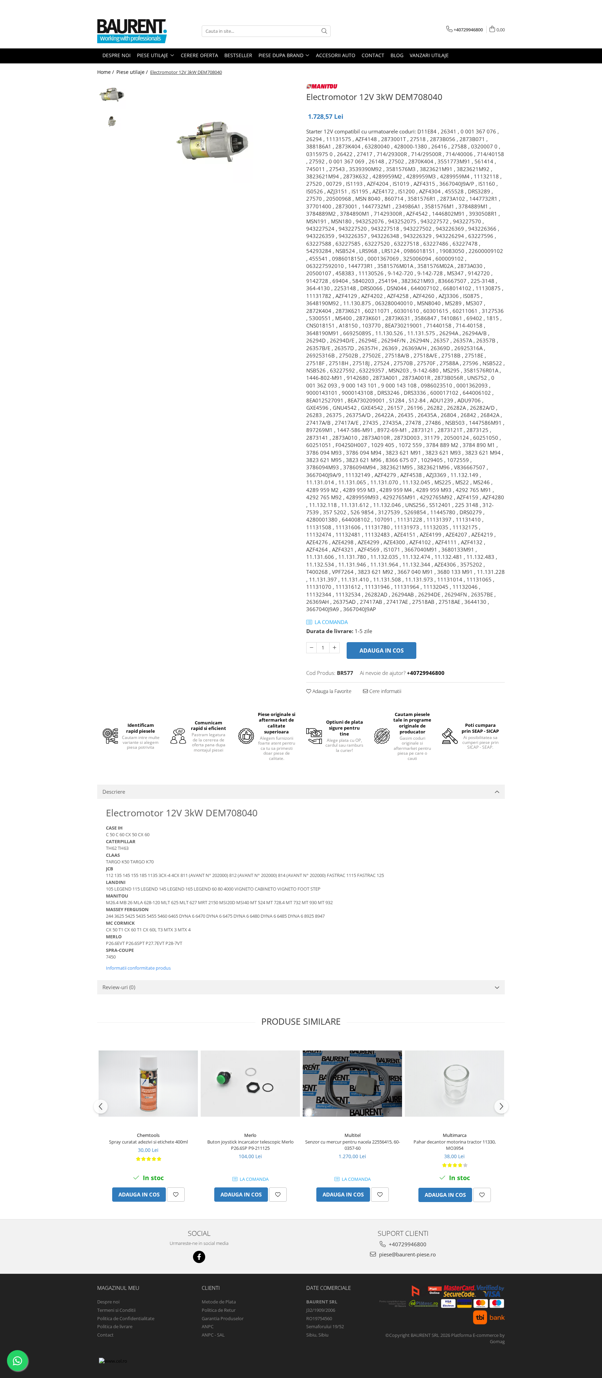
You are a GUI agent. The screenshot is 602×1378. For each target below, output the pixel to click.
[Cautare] (324, 31)
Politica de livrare (114, 1326)
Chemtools (148, 1135)
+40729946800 (406, 1244)
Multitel (353, 1135)
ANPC (208, 1326)
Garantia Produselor (223, 1318)
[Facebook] (199, 1257)
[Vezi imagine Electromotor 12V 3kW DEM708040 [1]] (112, 121)
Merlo (250, 1135)
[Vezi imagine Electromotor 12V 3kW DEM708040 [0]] (112, 95)
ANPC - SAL (213, 1335)
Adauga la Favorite (331, 691)
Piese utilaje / (132, 72)
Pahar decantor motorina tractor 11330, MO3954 (455, 1145)
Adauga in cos (382, 650)
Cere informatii (384, 691)
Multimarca (454, 1135)
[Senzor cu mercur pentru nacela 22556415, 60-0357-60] (352, 1083)
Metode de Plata (219, 1302)
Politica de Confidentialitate (125, 1318)
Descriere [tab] (113, 791)
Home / (106, 72)
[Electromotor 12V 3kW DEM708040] (213, 143)
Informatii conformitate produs (138, 968)
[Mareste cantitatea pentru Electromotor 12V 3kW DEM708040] (334, 647)
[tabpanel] (213, 143)
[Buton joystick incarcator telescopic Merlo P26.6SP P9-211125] (250, 1083)
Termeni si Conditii (116, 1310)
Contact (105, 1335)
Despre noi (108, 1302)
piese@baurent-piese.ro (407, 1254)
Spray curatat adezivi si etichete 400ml (148, 1142)
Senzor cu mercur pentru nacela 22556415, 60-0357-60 (352, 1145)
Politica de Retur (219, 1310)
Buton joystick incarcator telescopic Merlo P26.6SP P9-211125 (250, 1145)
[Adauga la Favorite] (176, 1194)
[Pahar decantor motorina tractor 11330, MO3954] (454, 1083)
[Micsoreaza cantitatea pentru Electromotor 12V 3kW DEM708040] (311, 647)
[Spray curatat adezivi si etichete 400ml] (148, 1083)
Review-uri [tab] (118, 987)
